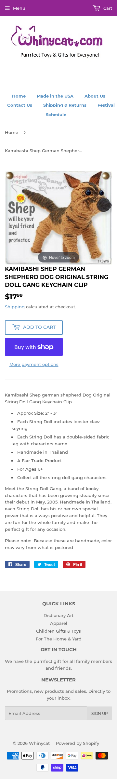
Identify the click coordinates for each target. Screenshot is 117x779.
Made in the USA (55, 96)
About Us (94, 96)
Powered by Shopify (77, 743)
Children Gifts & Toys (58, 631)
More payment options (33, 364)
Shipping (15, 306)
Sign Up (99, 713)
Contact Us (19, 105)
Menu (19, 8)
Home (19, 96)
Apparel (58, 623)
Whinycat (39, 743)
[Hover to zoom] (58, 217)
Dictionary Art (58, 615)
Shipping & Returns (64, 105)
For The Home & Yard (59, 638)
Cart (107, 8)
